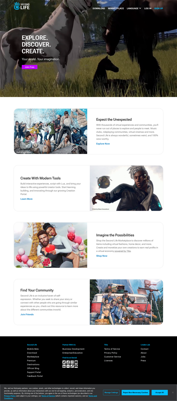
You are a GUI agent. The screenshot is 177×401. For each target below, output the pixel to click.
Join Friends (27, 314)
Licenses (108, 360)
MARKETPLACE (116, 8)
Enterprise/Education (72, 353)
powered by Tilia (123, 251)
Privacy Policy (110, 353)
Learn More (26, 199)
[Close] (173, 392)
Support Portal (34, 372)
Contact (144, 349)
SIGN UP (158, 8)
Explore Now (103, 143)
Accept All (159, 392)
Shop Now (101, 255)
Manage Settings (111, 392)
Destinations (33, 364)
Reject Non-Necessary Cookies (135, 392)
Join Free (29, 67)
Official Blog (33, 368)
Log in (147, 8)
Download (32, 353)
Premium (31, 360)
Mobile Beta (33, 349)
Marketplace (33, 356)
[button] (134, 8)
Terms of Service (112, 349)
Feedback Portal (35, 376)
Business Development (73, 349)
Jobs (143, 356)
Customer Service (112, 356)
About (144, 353)
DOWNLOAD (99, 8)
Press (143, 360)
